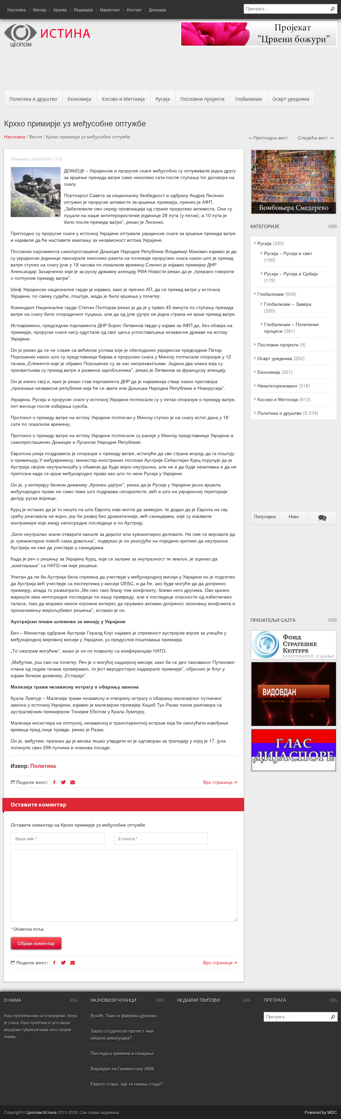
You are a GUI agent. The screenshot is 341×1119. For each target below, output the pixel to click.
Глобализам (248, 99)
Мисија (39, 9)
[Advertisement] (170, 71)
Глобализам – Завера (287, 303)
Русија (163, 99)
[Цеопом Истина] (47, 45)
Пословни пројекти (202, 99)
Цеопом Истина (42, 1112)
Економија (79, 99)
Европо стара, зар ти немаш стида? (127, 1084)
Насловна (16, 9)
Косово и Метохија (123, 99)
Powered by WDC (321, 1112)
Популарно (265, 516)
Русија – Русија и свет (288, 253)
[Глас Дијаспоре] (293, 770)
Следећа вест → (316, 137)
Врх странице (218, 782)
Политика (43, 766)
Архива (60, 9)
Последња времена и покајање (122, 1053)
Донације (158, 9)
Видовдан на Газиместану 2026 (122, 1068)
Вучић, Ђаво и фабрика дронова (124, 1015)
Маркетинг (110, 9)
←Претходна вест (268, 137)
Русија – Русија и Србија (291, 273)
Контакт (134, 9)
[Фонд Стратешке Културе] (293, 658)
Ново (294, 516)
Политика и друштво (33, 99)
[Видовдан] (293, 725)
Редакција (83, 9)
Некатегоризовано (277, 385)
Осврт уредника (290, 99)
